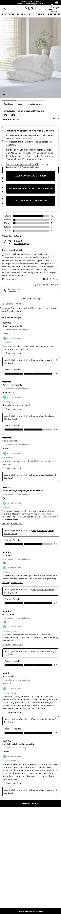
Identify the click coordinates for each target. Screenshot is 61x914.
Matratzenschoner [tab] (35, 104)
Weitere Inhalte (30, 803)
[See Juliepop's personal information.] (13, 392)
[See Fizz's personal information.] (9, 622)
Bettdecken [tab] (9, 104)
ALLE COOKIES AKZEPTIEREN (30, 176)
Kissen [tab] (20, 104)
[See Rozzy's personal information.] (10, 333)
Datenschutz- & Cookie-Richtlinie (22, 167)
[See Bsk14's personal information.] (10, 684)
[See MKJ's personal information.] (9, 563)
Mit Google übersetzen (12, 353)
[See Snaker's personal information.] (12, 751)
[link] (4, 8)
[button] (4, 94)
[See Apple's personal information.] (11, 448)
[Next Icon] (30, 8)
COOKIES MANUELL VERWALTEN (31, 200)
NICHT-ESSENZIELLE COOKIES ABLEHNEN (30, 188)
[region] (30, 168)
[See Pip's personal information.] (8, 498)
